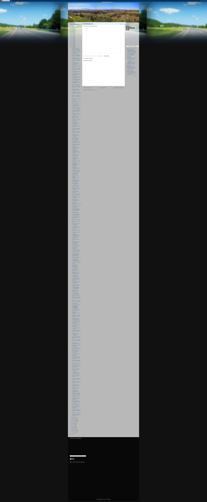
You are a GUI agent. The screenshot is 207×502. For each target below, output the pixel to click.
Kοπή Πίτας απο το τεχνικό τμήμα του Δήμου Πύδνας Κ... (76, 74)
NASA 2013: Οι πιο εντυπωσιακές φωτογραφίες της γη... (76, 123)
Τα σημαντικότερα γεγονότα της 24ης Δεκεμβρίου (75, 270)
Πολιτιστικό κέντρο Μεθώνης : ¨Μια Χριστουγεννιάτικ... (75, 291)
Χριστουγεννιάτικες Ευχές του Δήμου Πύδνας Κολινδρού (76, 279)
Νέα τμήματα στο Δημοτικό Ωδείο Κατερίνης (76, 349)
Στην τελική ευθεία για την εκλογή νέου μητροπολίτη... (76, 354)
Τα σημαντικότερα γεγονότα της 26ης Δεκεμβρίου (75, 191)
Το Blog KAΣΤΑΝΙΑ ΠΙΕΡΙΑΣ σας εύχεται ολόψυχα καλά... (75, 273)
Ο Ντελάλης (129, 61)
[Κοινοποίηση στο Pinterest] (108, 56)
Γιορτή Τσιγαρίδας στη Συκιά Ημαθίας (75, 183)
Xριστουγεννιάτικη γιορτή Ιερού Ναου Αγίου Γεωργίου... (76, 366)
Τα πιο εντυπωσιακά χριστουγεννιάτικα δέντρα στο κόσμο (75, 138)
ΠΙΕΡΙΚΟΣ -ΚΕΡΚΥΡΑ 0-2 (76, 295)
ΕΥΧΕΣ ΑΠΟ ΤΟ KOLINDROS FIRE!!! (75, 245)
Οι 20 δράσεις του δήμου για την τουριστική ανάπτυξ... (76, 369)
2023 (72, 32)
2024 (72, 31)
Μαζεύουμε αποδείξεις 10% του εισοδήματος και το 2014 (76, 331)
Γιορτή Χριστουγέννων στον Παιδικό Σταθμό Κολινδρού (76, 322)
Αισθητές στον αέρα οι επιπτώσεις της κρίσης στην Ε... (76, 132)
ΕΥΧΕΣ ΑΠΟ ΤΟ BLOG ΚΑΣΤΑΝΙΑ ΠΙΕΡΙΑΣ (75, 215)
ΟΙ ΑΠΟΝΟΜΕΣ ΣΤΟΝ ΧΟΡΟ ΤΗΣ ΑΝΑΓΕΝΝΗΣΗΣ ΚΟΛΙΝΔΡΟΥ (75, 164)
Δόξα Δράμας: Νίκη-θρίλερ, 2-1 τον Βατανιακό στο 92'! (76, 298)
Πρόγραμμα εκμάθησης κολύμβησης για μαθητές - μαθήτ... (76, 316)
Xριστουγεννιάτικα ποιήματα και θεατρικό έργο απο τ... (76, 188)
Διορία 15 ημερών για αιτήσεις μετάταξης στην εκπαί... (76, 382)
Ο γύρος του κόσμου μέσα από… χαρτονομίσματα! (76, 108)
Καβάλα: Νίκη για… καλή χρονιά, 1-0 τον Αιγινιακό (76, 301)
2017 (72, 41)
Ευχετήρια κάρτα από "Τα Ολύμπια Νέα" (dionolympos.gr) (76, 242)
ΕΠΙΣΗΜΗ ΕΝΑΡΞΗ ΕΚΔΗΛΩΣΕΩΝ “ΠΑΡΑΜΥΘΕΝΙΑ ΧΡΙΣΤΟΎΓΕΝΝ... (75, 307)
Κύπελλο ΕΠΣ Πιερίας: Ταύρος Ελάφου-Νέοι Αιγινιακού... (76, 90)
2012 (72, 433)
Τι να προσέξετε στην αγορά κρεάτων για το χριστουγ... (76, 385)
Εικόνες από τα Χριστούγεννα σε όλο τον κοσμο (76, 197)
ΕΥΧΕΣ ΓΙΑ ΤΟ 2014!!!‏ (75, 103)
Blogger (109, 499)
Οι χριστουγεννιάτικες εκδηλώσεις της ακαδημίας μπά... (75, 173)
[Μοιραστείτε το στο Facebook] (107, 56)
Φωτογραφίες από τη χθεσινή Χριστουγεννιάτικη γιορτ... (75, 239)
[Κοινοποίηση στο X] (106, 56)
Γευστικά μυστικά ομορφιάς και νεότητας (76, 120)
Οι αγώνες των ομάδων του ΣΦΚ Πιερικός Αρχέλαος (76, 398)
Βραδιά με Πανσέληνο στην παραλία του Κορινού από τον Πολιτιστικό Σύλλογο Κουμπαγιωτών (131, 73)
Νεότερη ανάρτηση (87, 87)
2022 (72, 34)
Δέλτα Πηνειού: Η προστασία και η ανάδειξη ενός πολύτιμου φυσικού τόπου (131, 59)
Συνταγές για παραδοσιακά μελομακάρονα (76, 364)
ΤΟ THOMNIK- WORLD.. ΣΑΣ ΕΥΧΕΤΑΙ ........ (76, 310)
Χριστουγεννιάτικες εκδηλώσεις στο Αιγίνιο (76, 343)
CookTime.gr (80, 455)
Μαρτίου (73, 429)
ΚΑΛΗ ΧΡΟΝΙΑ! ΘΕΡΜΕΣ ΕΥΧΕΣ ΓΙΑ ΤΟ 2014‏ (76, 50)
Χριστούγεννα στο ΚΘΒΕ (76, 219)
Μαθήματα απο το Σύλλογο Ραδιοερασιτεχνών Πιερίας (75, 177)
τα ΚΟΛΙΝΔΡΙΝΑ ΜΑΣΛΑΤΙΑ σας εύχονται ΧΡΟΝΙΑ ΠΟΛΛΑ (76, 235)
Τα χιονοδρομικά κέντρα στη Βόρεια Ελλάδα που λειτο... (76, 111)
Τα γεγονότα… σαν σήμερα (76, 412)
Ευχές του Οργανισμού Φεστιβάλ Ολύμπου (75, 285)
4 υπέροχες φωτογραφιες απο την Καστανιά (76, 79)
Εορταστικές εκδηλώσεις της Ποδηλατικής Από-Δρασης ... (76, 129)
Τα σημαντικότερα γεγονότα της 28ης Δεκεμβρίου (75, 135)
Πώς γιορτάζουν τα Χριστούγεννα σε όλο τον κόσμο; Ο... (76, 200)
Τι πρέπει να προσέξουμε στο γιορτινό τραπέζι (76, 251)
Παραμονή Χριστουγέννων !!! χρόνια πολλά (76, 257)
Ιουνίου (73, 424)
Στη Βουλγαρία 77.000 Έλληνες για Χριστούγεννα (75, 148)
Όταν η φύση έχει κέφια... (76, 84)
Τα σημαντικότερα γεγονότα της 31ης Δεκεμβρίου (75, 63)
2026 (72, 28)
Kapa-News (129, 65)
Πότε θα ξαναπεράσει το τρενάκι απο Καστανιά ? (76, 171)
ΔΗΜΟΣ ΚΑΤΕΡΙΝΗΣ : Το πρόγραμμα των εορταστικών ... (76, 351)
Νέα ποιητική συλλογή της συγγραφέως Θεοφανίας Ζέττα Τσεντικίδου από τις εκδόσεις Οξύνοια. (131, 68)
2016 (72, 42)
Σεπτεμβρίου (74, 420)
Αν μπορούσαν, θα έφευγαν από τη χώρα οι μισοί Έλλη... (76, 114)
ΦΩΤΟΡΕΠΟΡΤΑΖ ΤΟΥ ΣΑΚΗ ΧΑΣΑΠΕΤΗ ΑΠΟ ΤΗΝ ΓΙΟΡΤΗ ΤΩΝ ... (76, 209)
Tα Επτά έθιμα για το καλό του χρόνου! (76, 72)
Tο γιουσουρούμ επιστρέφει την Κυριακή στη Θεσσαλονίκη (76, 373)
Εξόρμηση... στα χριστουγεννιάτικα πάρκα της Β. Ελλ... (76, 203)
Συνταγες (74, 455)
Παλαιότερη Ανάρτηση (118, 87)
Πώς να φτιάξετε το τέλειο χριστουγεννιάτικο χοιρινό (76, 217)
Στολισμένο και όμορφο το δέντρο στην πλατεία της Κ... (76, 96)
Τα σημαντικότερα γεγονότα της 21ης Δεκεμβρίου (75, 334)
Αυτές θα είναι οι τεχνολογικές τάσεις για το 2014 (76, 126)
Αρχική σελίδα (103, 87)
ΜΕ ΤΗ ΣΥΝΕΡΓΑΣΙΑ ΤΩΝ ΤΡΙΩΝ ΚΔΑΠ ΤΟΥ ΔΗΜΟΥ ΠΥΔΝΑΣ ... (76, 255)
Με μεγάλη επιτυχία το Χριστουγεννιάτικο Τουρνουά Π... (75, 155)
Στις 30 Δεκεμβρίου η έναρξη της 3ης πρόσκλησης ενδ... (75, 276)
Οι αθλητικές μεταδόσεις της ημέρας (76, 328)
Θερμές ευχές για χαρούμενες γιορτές (75, 212)
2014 (72, 45)
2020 (72, 37)
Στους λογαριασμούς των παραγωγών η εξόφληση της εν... (76, 379)
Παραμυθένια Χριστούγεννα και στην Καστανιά (76, 313)
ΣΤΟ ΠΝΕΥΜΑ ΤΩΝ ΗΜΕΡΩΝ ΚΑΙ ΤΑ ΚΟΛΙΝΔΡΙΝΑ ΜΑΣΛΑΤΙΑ (76, 260)
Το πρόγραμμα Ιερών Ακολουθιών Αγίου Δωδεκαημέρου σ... (75, 180)
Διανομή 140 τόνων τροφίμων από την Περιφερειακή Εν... (75, 391)
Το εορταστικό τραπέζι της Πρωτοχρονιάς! (76, 77)
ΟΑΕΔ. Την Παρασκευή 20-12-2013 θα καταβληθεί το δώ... (76, 410)
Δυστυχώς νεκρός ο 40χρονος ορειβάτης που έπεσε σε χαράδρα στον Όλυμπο (132, 63)
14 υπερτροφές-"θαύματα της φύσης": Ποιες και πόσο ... (76, 69)
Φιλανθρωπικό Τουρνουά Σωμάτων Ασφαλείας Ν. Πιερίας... (76, 337)
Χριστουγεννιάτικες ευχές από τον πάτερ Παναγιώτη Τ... (76, 224)
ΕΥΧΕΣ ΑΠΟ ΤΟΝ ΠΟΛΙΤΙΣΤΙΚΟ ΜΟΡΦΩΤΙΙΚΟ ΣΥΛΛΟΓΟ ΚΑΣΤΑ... (75, 266)
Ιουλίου (73, 423)
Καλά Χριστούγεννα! (75, 252)
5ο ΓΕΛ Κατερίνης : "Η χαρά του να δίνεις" (75, 186)
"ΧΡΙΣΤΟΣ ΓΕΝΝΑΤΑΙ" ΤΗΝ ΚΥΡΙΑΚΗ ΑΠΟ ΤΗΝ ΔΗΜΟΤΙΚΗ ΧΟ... (76, 319)
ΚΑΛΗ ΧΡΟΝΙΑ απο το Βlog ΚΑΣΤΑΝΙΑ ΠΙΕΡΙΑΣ (76, 58)
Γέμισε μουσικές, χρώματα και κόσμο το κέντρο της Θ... (76, 93)
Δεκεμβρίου (74, 48)
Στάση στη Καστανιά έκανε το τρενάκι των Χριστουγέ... (76, 282)
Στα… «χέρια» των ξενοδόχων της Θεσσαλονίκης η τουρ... (76, 303)
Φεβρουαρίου (74, 430)
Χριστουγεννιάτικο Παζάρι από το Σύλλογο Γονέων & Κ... (76, 340)
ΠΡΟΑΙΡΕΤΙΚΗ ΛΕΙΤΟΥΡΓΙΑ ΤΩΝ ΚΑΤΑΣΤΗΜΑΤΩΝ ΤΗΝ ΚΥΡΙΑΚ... (76, 151)
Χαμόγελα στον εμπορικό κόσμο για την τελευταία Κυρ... (76, 87)
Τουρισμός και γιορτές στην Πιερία (75, 388)
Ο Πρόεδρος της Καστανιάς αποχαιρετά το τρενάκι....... (76, 168)
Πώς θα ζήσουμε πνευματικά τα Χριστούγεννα (74, 248)
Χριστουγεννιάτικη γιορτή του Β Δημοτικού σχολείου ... (76, 227)
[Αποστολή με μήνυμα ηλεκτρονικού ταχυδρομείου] (104, 56)
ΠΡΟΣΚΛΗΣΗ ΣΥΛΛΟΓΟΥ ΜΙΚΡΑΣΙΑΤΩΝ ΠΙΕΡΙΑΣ (76, 394)
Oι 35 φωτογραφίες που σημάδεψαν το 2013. (76, 294)
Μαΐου (73, 426)
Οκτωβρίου (74, 419)
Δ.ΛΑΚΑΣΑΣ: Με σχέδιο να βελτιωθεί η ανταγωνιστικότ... (76, 346)
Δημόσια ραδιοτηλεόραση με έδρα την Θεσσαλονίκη (76, 407)
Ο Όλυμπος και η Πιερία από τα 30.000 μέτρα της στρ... (76, 358)
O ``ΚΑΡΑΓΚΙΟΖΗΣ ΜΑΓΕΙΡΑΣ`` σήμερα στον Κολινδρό (75, 105)
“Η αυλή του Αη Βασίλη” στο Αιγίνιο (76, 232)
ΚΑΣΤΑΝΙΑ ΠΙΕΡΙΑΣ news (79, 5)
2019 (72, 38)
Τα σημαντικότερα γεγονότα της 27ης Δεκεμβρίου (75, 158)
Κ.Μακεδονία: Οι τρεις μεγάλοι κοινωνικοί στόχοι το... (75, 117)
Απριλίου (73, 427)
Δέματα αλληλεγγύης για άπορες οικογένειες (76, 404)
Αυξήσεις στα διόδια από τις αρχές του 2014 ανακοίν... (76, 376)
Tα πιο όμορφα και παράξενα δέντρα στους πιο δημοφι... (76, 82)
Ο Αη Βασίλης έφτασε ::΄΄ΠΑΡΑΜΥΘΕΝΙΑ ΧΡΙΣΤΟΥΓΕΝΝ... (75, 288)
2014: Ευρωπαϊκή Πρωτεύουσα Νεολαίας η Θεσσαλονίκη (76, 142)
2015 (72, 44)
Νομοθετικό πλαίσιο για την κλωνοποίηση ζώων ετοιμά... (76, 415)
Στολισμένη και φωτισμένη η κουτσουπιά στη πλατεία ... (76, 145)
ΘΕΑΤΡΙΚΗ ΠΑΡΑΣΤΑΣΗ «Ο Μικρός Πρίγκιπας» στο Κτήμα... (76, 402)
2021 (72, 35)
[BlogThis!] (105, 56)
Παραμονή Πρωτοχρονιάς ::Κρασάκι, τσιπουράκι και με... (76, 56)
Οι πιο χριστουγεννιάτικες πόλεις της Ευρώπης (76, 194)
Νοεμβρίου (74, 417)
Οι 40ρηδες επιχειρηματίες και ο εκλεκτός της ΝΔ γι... (76, 361)
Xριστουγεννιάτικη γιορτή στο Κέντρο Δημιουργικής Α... (76, 325)
